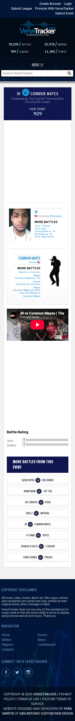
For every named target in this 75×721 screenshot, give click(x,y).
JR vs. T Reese (42, 226)
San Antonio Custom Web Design (46, 713)
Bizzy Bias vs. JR (43, 234)
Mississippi (56, 216)
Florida (32, 262)
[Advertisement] (37, 160)
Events (42, 635)
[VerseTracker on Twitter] (18, 675)
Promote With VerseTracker (54, 8)
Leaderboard (46, 644)
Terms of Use (28, 699)
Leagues (8, 649)
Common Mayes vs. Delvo (26, 290)
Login (68, 4)
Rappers (7, 644)
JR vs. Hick (40, 228)
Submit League (21, 8)
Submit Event (64, 13)
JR (36, 211)
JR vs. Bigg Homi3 (44, 236)
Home (6, 635)
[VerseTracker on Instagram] (29, 675)
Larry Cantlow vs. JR (45, 231)
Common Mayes (29, 258)
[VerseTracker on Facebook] (7, 675)
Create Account (50, 4)
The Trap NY (36, 98)
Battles (7, 640)
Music (42, 640)
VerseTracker (44, 694)
